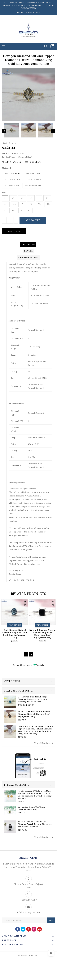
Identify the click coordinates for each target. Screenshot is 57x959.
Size (4, 192)
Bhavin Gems (28, 857)
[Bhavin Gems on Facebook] (17, 929)
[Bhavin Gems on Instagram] (34, 929)
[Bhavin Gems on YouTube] (39, 929)
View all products (44, 743)
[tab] (28, 244)
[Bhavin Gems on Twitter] (23, 929)
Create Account (33, 12)
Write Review (9, 143)
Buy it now (14, 231)
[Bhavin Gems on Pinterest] (28, 929)
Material (6, 168)
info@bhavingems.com (28, 912)
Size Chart (35, 162)
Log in (20, 12)
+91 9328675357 (28, 900)
